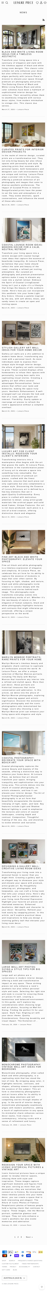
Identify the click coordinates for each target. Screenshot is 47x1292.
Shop (4, 1260)
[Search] (8, 2)
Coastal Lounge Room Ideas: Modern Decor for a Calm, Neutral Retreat (22, 247)
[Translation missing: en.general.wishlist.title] (37, 2)
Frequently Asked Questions (30, 1260)
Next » (29, 1237)
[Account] (41, 2)
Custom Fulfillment (10, 1263)
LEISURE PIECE (12, 1283)
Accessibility (24, 1266)
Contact (36, 1266)
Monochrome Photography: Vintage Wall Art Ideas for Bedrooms (21, 1067)
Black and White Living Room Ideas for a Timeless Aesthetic (22, 54)
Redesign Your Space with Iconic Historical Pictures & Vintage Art (23, 1167)
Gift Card (6, 1270)
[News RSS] (43, 19)
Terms (4, 1266)
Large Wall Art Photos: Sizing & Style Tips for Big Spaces (21, 969)
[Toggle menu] (2, 2)
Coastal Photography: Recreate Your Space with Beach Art (21, 760)
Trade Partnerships (30, 1263)
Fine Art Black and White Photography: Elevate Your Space (22, 559)
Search (12, 1260)
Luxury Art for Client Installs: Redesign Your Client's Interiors (19, 453)
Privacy (13, 1266)
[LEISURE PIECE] (24, 2)
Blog (15, 1270)
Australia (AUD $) (13, 1278)
